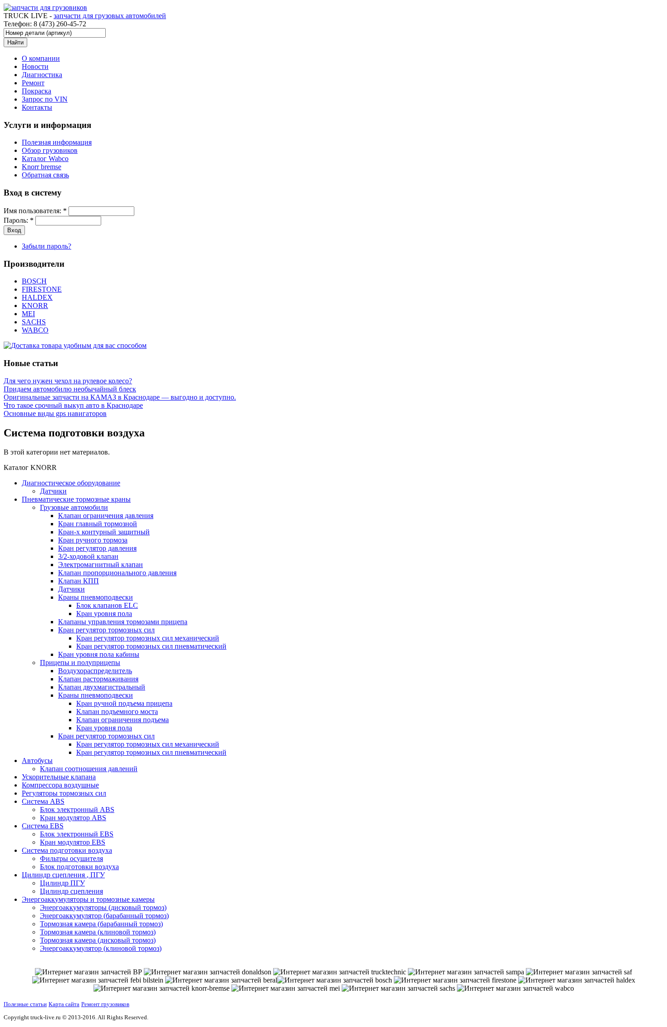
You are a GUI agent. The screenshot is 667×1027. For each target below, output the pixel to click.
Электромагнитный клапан (100, 564)
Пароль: (19, 220)
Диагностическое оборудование (71, 483)
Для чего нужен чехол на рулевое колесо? (68, 381)
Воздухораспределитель (95, 671)
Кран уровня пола (104, 613)
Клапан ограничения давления (105, 515)
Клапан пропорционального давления (117, 573)
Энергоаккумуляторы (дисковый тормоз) (103, 907)
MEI (28, 314)
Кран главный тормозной (97, 524)
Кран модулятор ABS (73, 818)
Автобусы (37, 760)
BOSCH (34, 281)
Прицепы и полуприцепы (80, 662)
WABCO (35, 330)
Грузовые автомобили (74, 507)
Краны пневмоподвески (95, 597)
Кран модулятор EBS (72, 842)
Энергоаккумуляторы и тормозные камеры (88, 899)
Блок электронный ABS (77, 809)
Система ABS (43, 801)
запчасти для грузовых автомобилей (110, 16)
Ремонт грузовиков (105, 1004)
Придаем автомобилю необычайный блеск (70, 389)
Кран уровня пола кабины (98, 654)
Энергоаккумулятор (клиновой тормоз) (101, 948)
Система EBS (43, 826)
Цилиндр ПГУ (62, 883)
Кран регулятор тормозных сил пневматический (151, 646)
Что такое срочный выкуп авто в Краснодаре (73, 405)
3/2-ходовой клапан (88, 556)
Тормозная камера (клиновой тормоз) (98, 932)
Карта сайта (64, 1004)
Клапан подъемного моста (117, 711)
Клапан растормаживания (98, 679)
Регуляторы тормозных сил (64, 793)
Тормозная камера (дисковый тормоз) (98, 940)
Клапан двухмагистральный (101, 687)
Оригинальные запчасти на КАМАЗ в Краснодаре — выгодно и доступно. (120, 397)
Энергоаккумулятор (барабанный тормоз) (104, 915)
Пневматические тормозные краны (76, 499)
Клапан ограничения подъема (122, 720)
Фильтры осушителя (71, 858)
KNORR (35, 305)
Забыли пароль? (46, 246)
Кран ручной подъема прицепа (124, 703)
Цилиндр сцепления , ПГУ (63, 875)
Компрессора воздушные (60, 785)
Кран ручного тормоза (93, 540)
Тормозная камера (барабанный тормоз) (101, 924)
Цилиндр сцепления (71, 891)
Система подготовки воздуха (67, 850)
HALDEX (37, 297)
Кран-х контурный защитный (104, 532)
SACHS (34, 322)
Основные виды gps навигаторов (55, 413)
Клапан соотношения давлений (88, 769)
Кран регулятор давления (97, 548)
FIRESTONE (42, 289)
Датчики (53, 491)
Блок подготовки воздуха (79, 867)
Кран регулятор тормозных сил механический (147, 638)
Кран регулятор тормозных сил (106, 630)
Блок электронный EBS (76, 834)
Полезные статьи (25, 1004)
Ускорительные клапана (59, 777)
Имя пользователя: (35, 211)
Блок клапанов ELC (107, 605)
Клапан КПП (78, 581)
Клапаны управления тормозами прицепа (122, 622)
